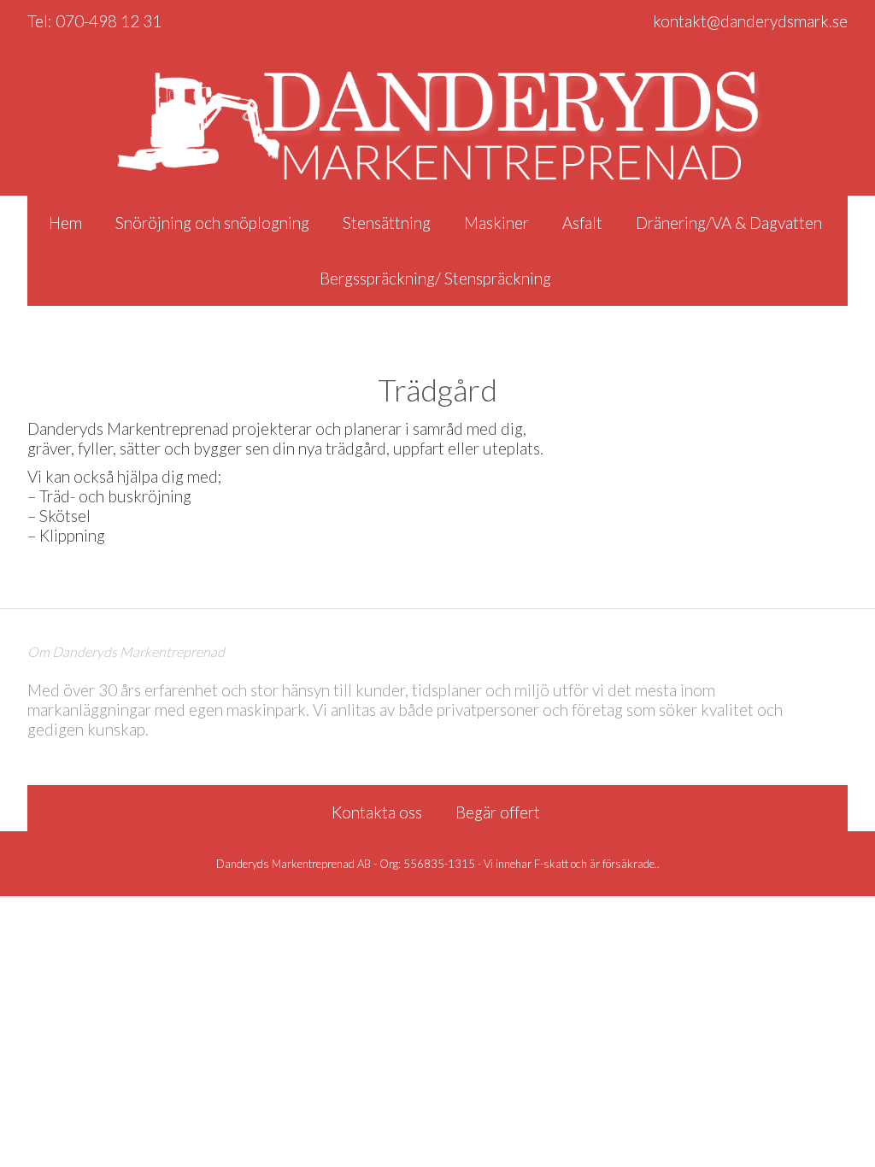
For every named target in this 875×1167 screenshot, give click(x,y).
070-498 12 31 (108, 21)
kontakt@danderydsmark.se (750, 21)
